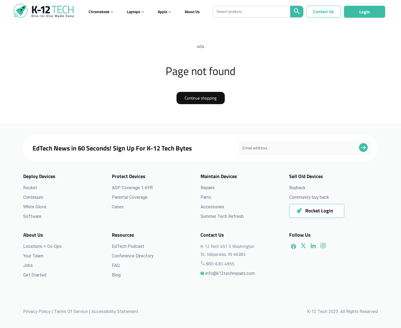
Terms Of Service (71, 311)
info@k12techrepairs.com (230, 273)
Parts (205, 197)
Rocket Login (319, 210)
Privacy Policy (36, 311)
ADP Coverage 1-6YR (132, 187)
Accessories (212, 206)
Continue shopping (201, 98)
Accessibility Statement (114, 311)
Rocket (30, 187)
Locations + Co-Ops (42, 246)
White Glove (34, 206)
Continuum (33, 197)
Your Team (33, 255)
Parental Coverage (130, 197)
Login (364, 11)
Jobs (28, 265)
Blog (116, 275)
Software (32, 216)
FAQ (116, 265)
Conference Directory (133, 255)
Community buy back (309, 197)
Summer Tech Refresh (222, 216)
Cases (118, 206)
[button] (99, 12)
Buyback (297, 187)
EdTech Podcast (128, 246)
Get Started (34, 275)
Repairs (207, 187)
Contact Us (323, 11)
